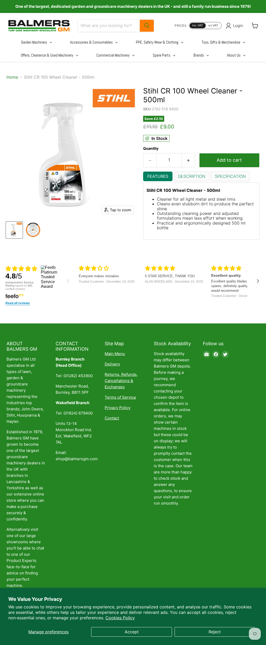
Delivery (112, 364)
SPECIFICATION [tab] (230, 176)
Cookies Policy (120, 617)
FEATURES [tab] (157, 176)
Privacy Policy (117, 407)
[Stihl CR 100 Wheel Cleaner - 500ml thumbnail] (14, 230)
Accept (132, 631)
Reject (215, 631)
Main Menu (115, 353)
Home (12, 77)
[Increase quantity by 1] (188, 160)
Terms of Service (120, 397)
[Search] (147, 26)
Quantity (150, 148)
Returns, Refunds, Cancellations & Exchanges (121, 380)
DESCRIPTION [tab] (191, 176)
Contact (112, 418)
